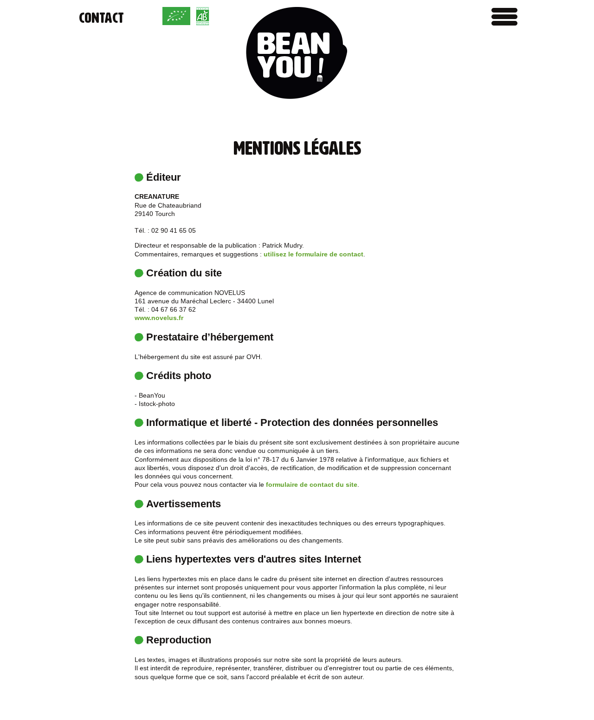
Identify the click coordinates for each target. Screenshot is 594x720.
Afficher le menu (504, 17)
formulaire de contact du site (311, 484)
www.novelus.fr (159, 317)
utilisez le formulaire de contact (313, 254)
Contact (101, 18)
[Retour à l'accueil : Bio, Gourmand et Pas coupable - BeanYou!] (297, 54)
